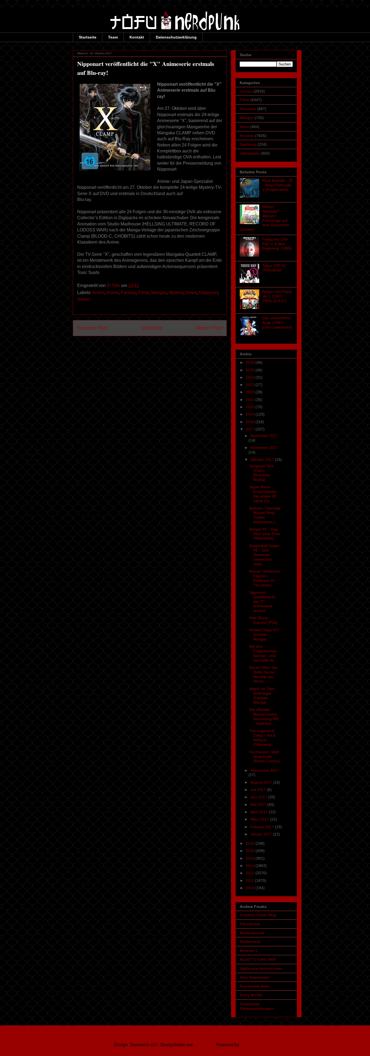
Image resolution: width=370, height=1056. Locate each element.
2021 (250, 399)
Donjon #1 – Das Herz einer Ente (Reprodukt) (264, 534)
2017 (250, 429)
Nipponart (208, 292)
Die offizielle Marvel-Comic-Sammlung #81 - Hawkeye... (264, 716)
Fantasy (128, 292)
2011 (250, 880)
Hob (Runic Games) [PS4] (263, 620)
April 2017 (259, 812)
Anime (112, 292)
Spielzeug (248, 144)
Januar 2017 (261, 834)
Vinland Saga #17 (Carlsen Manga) (264, 634)
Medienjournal (252, 933)
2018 (250, 422)
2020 (250, 407)
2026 (250, 362)
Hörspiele (248, 109)
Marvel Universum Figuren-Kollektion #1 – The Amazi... (264, 578)
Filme (143, 292)
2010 (250, 888)
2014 (250, 858)
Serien (83, 299)
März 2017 (260, 819)
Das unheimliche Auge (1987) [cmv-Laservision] (277, 322)
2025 (250, 370)
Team (113, 37)
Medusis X (249, 950)
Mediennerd (250, 941)
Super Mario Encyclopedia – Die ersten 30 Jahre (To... (264, 494)
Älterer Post (208, 328)
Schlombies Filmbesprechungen (257, 1006)
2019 (250, 414)
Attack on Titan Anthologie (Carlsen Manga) (262, 695)
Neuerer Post (92, 328)
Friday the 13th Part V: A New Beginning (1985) (277, 244)
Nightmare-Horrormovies (261, 968)
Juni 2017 (259, 797)
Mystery (176, 292)
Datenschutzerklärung (176, 37)
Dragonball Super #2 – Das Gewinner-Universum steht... (264, 555)
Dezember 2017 (264, 435)
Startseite (87, 37)
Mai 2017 (258, 804)
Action (98, 292)
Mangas (159, 292)
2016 (250, 843)
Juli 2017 (258, 789)
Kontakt (136, 37)
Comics (246, 91)
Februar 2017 (262, 827)
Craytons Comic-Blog (258, 915)
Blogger (247, 1044)
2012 (250, 873)
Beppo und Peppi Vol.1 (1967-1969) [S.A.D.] (277, 296)
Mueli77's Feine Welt (257, 959)
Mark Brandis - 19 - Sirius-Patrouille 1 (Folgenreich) (277, 185)
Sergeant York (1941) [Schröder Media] (261, 473)
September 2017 (264, 770)
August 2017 (261, 782)
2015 (250, 850)
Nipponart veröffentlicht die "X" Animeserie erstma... (262, 601)
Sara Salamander (255, 977)
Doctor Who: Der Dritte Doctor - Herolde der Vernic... (263, 674)
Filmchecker (250, 924)
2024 (250, 377)
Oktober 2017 (262, 459)
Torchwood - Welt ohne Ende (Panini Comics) (264, 756)
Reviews (247, 135)
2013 (250, 865)
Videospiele (249, 153)
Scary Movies (251, 995)
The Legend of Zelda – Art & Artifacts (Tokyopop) (262, 737)
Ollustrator (204, 1044)
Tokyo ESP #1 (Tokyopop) (274, 267)
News (191, 292)
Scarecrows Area (254, 986)
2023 (250, 384)
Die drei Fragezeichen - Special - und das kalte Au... (264, 653)
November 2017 (264, 447)
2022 (250, 392)
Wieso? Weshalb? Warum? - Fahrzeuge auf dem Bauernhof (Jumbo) (264, 218)
